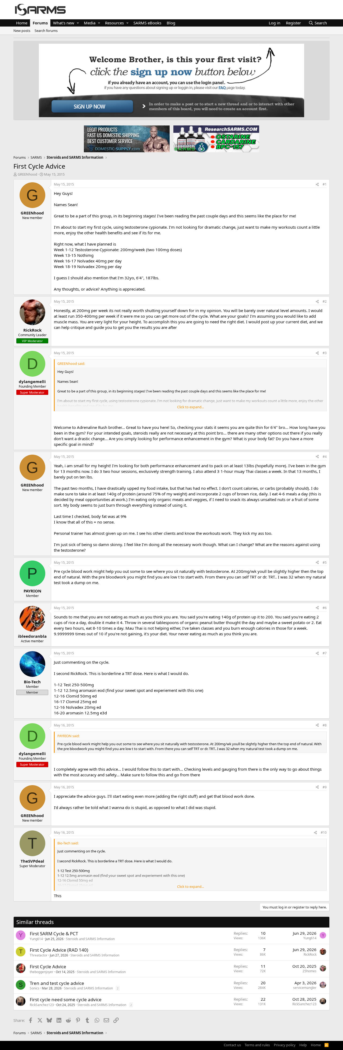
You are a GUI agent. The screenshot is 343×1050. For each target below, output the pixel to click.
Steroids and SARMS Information (90, 939)
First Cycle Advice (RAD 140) (59, 950)
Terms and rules (257, 1044)
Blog (171, 22)
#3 (325, 353)
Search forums (46, 30)
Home (21, 22)
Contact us (232, 1044)
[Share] (317, 184)
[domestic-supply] (127, 138)
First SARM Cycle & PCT (54, 933)
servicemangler (304, 987)
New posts (21, 30)
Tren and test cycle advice (57, 983)
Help (303, 1044)
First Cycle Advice (48, 966)
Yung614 (36, 939)
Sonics (34, 988)
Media (89, 22)
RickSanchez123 (42, 1005)
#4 (325, 456)
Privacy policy (285, 1044)
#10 (324, 832)
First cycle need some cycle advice (66, 999)
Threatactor (38, 955)
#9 (325, 787)
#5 (325, 562)
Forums (40, 22)
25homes (309, 971)
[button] (77, 23)
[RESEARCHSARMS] (215, 138)
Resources (114, 22)
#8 (325, 725)
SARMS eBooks (147, 22)
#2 (325, 301)
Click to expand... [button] (190, 407)
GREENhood (27, 174)
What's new (63, 22)
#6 (325, 608)
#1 (325, 184)
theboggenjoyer (41, 972)
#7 (325, 653)
